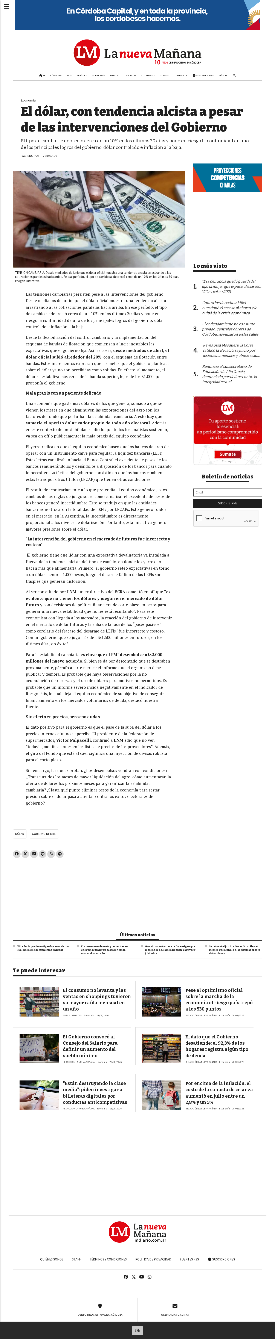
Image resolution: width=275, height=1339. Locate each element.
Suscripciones (205, 75)
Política (82, 75)
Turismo (165, 75)
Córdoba (56, 75)
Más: (222, 75)
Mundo (114, 75)
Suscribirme (227, 503)
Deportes (130, 75)
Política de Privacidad (153, 1259)
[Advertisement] (99, 893)
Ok (137, 1330)
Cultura (146, 75)
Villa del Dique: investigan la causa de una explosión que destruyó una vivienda (43, 948)
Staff (76, 1259)
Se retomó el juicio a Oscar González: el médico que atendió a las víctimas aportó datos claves (234, 950)
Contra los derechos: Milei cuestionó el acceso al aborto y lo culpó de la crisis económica (229, 308)
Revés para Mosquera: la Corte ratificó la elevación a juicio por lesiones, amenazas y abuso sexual (231, 350)
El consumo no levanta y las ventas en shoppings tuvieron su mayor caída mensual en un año (104, 950)
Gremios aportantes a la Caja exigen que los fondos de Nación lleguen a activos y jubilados (170, 950)
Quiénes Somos (51, 1259)
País (69, 75)
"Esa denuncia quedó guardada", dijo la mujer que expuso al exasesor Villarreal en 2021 (232, 286)
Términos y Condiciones (108, 1259)
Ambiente (181, 75)
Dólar (19, 834)
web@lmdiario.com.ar (175, 1315)
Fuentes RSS (189, 1259)
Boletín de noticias (228, 477)
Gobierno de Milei (44, 834)
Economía (98, 75)
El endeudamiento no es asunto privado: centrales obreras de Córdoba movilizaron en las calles (230, 329)
